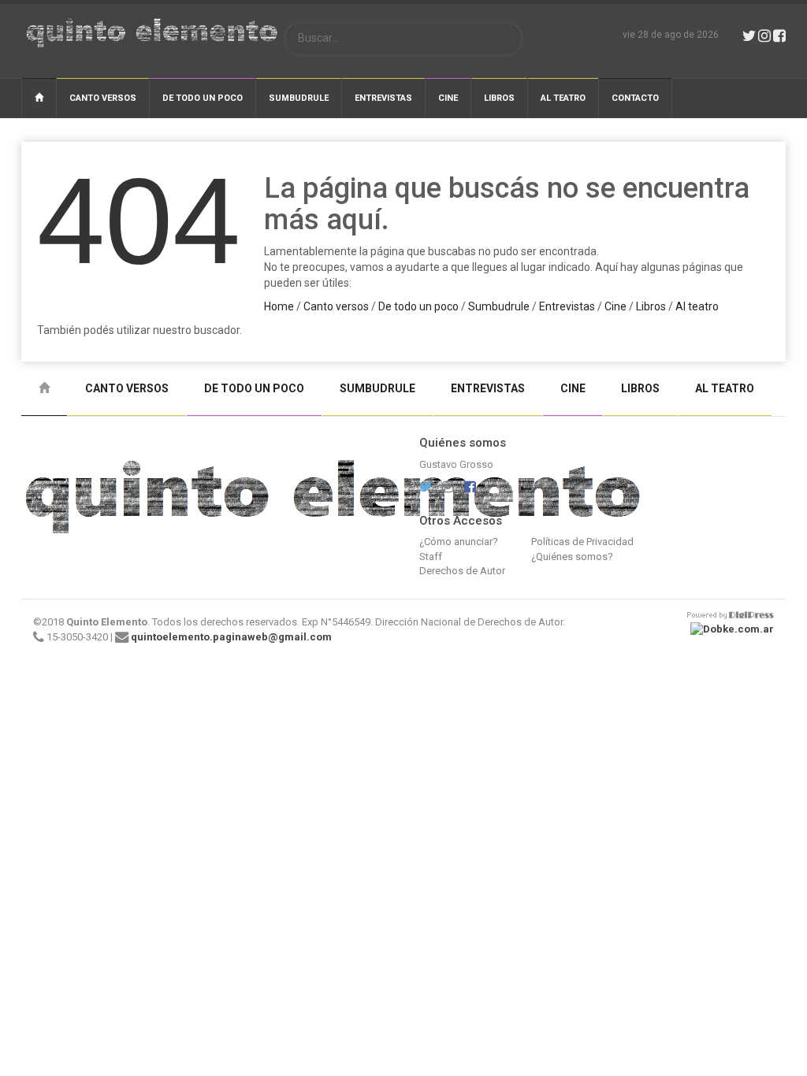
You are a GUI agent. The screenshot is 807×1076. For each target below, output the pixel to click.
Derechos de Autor (462, 571)
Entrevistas (383, 98)
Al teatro (563, 98)
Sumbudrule (299, 98)
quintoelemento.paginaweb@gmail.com (231, 637)
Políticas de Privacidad (582, 541)
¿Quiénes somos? (572, 556)
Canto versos (102, 98)
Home (279, 306)
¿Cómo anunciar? (458, 541)
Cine (448, 98)
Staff (430, 556)
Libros (499, 98)
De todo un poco (202, 98)
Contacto (635, 98)
